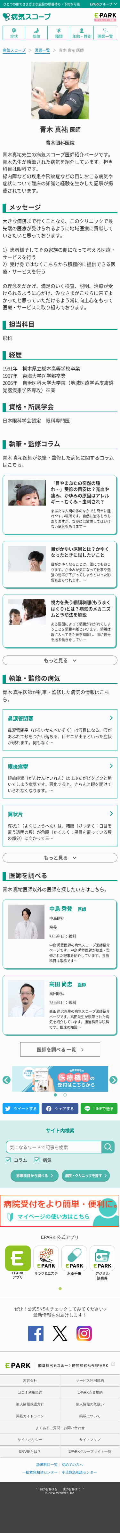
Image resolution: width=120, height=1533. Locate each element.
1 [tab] (55, 1095)
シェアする (64, 1108)
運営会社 (30, 1380)
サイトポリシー (30, 1440)
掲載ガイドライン (30, 1416)
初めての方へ (72, 1464)
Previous (7, 1080)
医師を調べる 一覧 (56, 1049)
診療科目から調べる (32, 1175)
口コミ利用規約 (30, 1392)
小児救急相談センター (79, 1472)
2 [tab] (65, 1095)
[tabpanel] (60, 1079)
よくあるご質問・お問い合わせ (60, 1428)
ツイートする (25, 1108)
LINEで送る (103, 1108)
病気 (47, 1160)
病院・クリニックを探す (83, 1175)
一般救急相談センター (40, 1472)
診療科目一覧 (47, 1464)
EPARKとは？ (30, 1451)
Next (113, 1080)
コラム (20, 1160)
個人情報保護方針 (30, 1404)
